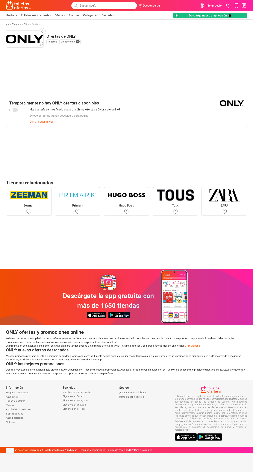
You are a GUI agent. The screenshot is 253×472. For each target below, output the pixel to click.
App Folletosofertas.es (18, 409)
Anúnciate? (12, 396)
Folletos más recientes (36, 15)
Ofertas (60, 15)
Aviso (74, 450)
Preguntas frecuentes (17, 392)
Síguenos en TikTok (74, 408)
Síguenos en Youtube (74, 404)
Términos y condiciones (92, 450)
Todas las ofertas (15, 401)
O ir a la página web (42, 121)
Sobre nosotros (14, 413)
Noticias (10, 422)
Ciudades (107, 15)
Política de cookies (141, 450)
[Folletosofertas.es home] (18, 5)
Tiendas (74, 15)
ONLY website (192, 345)
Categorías (90, 15)
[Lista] (244, 6)
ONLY (26, 24)
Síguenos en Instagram (75, 400)
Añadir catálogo (14, 417)
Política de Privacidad (118, 450)
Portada (11, 15)
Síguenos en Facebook (75, 396)
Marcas (10, 405)
